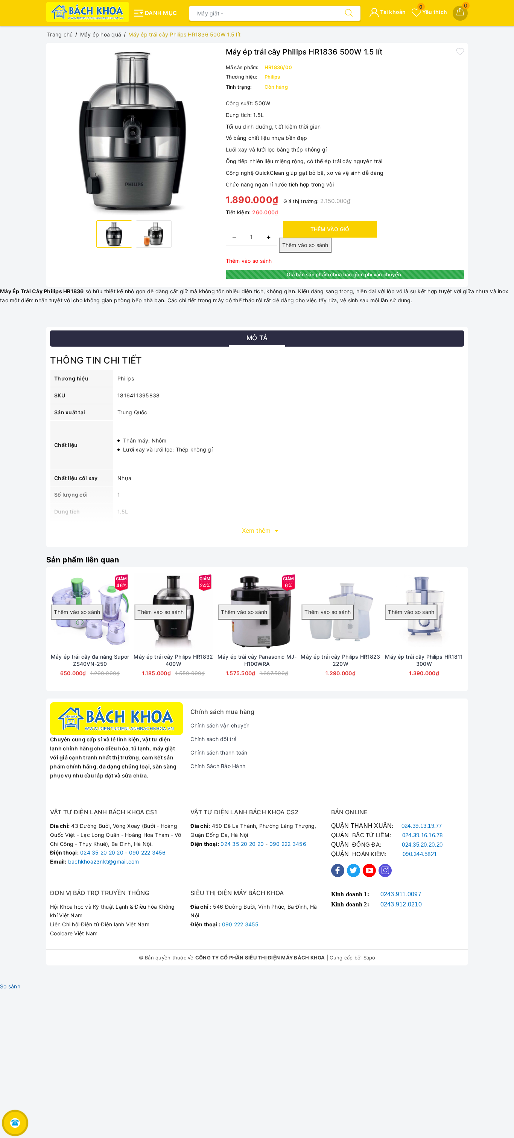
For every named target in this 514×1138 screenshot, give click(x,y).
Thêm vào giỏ (329, 229)
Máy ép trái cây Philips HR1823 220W (340, 660)
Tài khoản (392, 12)
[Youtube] (369, 870)
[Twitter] (353, 870)
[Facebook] (337, 870)
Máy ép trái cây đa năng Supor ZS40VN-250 (90, 660)
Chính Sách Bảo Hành (217, 766)
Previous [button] (29, 634)
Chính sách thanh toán (218, 752)
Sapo (369, 958)
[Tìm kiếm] (348, 13)
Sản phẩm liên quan (82, 559)
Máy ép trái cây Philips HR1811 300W (424, 660)
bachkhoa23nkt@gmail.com (103, 861)
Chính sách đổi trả (213, 739)
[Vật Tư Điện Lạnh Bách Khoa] (87, 12)
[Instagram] (385, 870)
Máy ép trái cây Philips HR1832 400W (173, 660)
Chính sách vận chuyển (219, 725)
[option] (134, 131)
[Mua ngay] (113, 612)
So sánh (10, 986)
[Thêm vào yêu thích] (460, 51)
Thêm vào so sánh (249, 261)
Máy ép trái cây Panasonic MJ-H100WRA (257, 660)
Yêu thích (433, 12)
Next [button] (484, 634)
